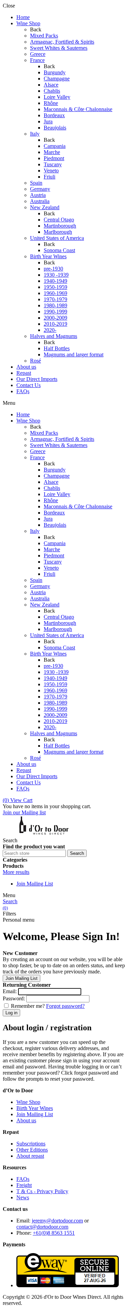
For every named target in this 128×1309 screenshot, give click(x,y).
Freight (24, 1185)
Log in (11, 1012)
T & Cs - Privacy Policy (42, 1191)
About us (26, 1120)
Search (10, 901)
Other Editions (32, 1150)
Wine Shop (28, 1102)
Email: (10, 991)
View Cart (17, 800)
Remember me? (28, 1006)
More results (16, 872)
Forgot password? (65, 1006)
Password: (14, 998)
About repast (30, 1156)
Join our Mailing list (24, 812)
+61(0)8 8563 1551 (54, 1233)
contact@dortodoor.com (42, 1227)
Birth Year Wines (34, 1108)
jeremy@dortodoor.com (57, 1220)
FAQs (22, 1179)
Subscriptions (30, 1143)
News (22, 1197)
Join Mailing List (34, 884)
